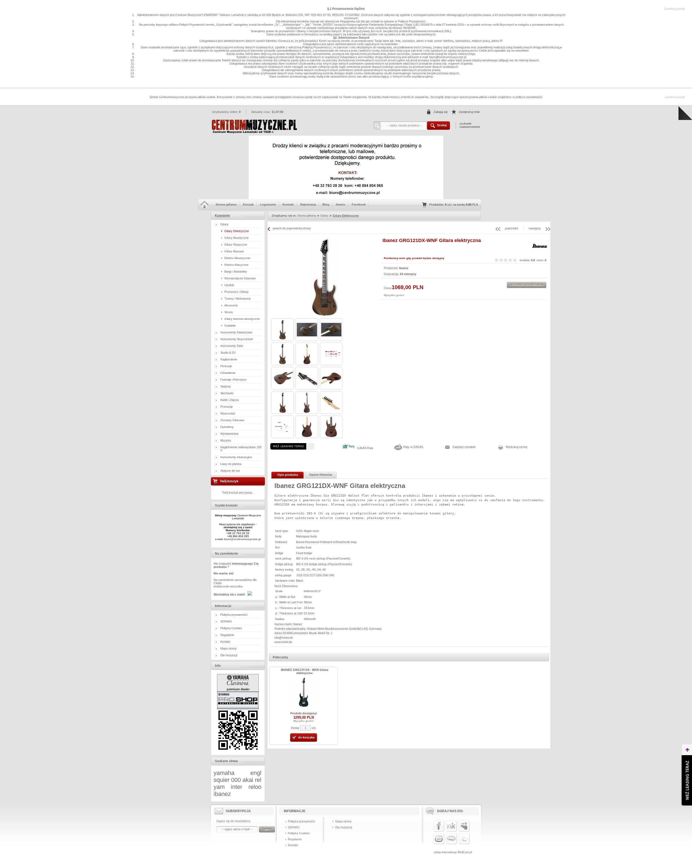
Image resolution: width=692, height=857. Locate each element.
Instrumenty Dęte (231, 345)
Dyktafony (227, 426)
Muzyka (225, 440)
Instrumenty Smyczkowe (236, 339)
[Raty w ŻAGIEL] (398, 449)
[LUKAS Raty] (348, 447)
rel (258, 779)
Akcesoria (231, 305)
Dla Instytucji (228, 655)
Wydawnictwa (229, 433)
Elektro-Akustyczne (237, 258)
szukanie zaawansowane (470, 125)
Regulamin (227, 635)
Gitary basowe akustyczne (242, 318)
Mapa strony (228, 648)
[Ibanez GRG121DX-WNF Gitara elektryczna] (324, 277)
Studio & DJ (228, 352)
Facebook (359, 204)
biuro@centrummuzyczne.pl (242, 539)
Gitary (224, 224)
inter (236, 787)
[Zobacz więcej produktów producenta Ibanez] (539, 253)
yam (219, 787)
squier (221, 779)
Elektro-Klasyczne (236, 264)
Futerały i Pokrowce (233, 379)
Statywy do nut (230, 470)
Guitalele (230, 325)
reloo (254, 787)
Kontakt (288, 204)
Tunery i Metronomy (237, 298)
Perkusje (226, 366)
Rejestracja (308, 204)
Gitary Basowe (234, 251)
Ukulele (229, 285)
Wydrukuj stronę (516, 446)
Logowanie (268, 204)
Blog (325, 204)
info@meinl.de (283, 637)
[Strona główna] (254, 132)
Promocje (226, 406)
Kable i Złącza (229, 399)
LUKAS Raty (365, 448)
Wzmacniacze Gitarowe (240, 278)
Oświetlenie (227, 372)
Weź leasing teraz (288, 446)
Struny (228, 312)
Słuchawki (227, 393)
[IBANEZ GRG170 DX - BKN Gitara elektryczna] (303, 706)
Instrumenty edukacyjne (236, 457)
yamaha (224, 772)
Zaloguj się (441, 111)
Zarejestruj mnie (469, 111)
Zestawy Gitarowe (232, 420)
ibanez (222, 794)
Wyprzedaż (227, 413)
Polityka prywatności (233, 614)
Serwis (340, 204)
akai (247, 779)
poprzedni (511, 228)
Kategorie (222, 215)
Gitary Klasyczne (235, 244)
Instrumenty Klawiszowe (236, 332)
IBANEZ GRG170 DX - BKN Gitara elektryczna (304, 671)
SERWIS (226, 621)
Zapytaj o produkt (464, 446)
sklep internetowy (445, 852)
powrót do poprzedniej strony (292, 228)
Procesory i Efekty (236, 291)
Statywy (225, 386)
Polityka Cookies (231, 628)
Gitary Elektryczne (236, 231)
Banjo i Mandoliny (235, 271)
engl (255, 772)
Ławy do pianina (230, 464)
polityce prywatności (528, 97)
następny (535, 228)
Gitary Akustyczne (236, 237)
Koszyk (248, 204)
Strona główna (226, 204)
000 (236, 779)
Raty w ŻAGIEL (413, 446)
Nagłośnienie (228, 359)
